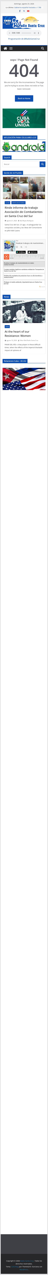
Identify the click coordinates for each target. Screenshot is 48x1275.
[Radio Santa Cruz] (5, 48)
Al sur (7, 202)
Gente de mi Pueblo (18, 202)
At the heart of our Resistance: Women (18, 334)
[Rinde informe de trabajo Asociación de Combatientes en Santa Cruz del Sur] (24, 188)
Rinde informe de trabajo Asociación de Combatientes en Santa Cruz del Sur (24, 212)
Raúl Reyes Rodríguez (27, 221)
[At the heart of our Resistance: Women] (24, 312)
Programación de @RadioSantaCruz (24, 39)
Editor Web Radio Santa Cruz (29, 340)
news (7, 326)
